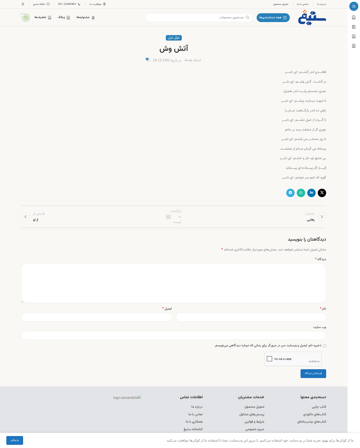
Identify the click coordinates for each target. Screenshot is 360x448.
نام (323, 308)
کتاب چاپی (319, 407)
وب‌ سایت (319, 327)
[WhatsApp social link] (301, 193)
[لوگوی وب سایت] (312, 17)
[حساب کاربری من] (22, 4)
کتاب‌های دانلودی (314, 414)
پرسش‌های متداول (251, 414)
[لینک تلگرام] (290, 193)
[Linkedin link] (311, 193)
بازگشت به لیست (174, 217)
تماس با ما (196, 414)
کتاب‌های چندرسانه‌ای (311, 421)
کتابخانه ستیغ (193, 429)
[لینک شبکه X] (322, 193)
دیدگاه (320, 259)
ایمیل (167, 308)
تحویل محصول (254, 407)
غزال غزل (174, 38)
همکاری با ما (194, 421)
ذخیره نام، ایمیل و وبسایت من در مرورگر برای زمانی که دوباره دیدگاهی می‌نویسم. (268, 345)
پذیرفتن (15, 440)
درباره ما (197, 407)
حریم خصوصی (254, 429)
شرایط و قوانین (254, 421)
